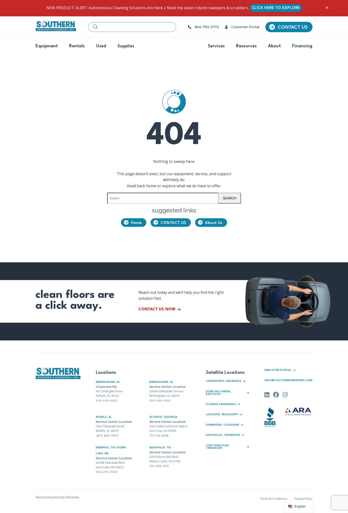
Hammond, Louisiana (222, 425)
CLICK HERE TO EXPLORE (276, 8)
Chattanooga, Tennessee (218, 447)
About (274, 46)
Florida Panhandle (221, 404)
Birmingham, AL (108, 382)
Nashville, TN (160, 447)
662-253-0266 (107, 472)
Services (216, 46)
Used (101, 46)
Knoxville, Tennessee (223, 435)
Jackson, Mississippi (222, 414)
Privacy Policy (303, 499)
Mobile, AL (104, 417)
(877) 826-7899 (107, 436)
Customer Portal (245, 27)
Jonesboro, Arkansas (223, 381)
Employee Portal (277, 370)
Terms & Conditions (273, 499)
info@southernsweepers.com (288, 380)
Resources (246, 46)
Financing (302, 46)
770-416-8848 (159, 436)
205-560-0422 (106, 401)
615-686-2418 (159, 466)
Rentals (77, 46)
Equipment (47, 46)
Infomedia (72, 497)
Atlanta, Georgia (163, 417)
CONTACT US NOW (156, 309)
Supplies (125, 46)
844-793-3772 (207, 27)
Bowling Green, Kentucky (218, 393)
